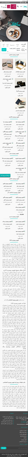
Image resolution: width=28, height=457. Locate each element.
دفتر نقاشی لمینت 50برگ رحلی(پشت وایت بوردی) (8, 417)
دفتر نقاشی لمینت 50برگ (8, 420)
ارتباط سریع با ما (5, 175)
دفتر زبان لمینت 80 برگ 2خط (7, 423)
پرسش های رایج (23, 436)
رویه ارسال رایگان (23, 432)
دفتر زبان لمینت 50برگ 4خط (7, 421)
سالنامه (25, 437)
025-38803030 (23, 422)
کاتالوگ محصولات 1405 (14, 6)
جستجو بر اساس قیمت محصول (15, 49)
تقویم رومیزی (24, 439)
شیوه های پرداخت (23, 434)
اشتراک (3, 448)
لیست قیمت (9, 6)
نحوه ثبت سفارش (23, 430)
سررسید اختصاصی (23, 441)
